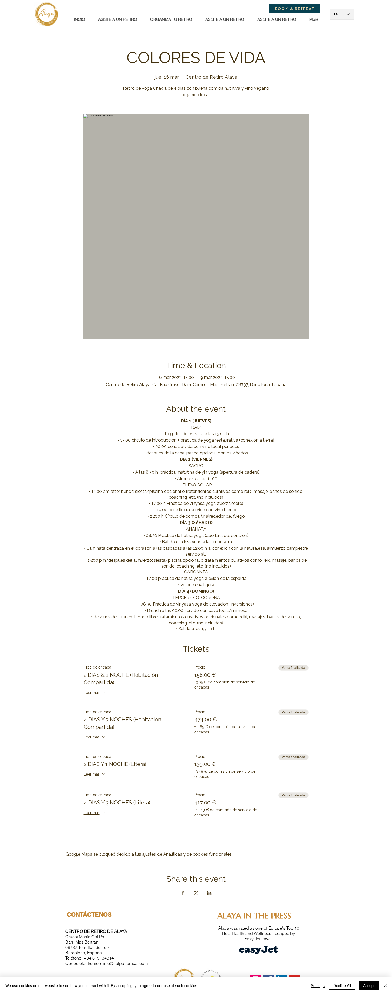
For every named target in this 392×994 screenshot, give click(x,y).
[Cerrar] (385, 985)
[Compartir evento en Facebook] (183, 893)
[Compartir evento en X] (196, 893)
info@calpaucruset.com (125, 963)
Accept (369, 985)
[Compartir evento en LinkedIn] (209, 893)
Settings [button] (318, 985)
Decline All (342, 985)
